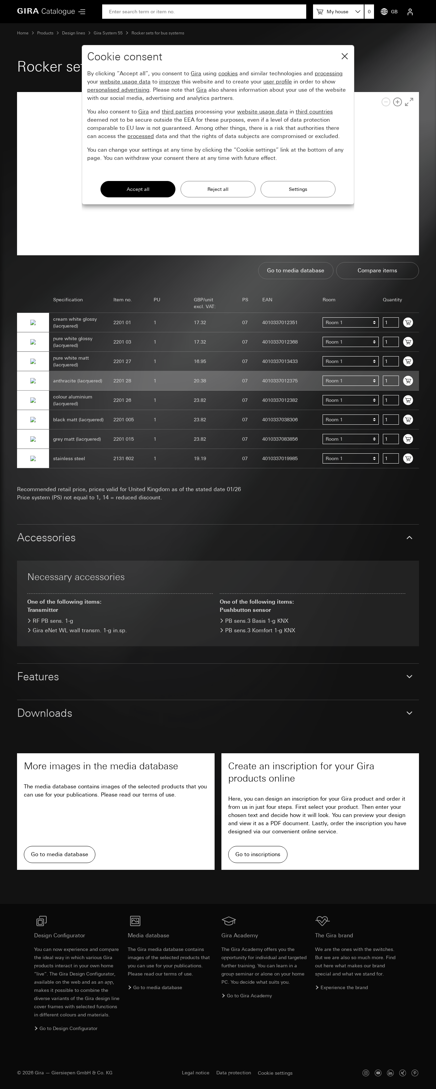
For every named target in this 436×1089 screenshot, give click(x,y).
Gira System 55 (108, 33)
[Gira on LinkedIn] (390, 1073)
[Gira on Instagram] (366, 1073)
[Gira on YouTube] (378, 1073)
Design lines (73, 33)
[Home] (46, 11)
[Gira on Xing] (403, 1073)
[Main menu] (80, 11)
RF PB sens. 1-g (53, 621)
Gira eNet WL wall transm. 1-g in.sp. (80, 630)
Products (45, 33)
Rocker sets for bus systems (157, 33)
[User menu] (410, 11)
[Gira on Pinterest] (415, 1073)
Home (23, 33)
